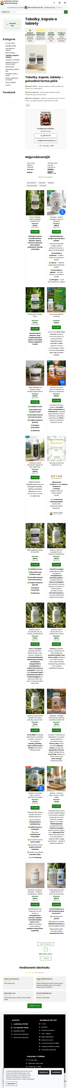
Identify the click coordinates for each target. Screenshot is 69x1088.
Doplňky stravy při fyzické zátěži (11, 63)
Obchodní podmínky (49, 1050)
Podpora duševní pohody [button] (36, 421)
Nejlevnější (42, 183)
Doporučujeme (31, 183)
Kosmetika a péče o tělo (12, 70)
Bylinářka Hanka (19, 1031)
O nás (9, 8)
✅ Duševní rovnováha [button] (35, 426)
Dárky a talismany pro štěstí (11, 79)
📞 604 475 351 (46, 135)
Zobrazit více (34, 1006)
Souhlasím (56, 1072)
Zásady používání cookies (50, 1046)
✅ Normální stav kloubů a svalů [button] (35, 411)
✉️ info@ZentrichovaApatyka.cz (45, 140)
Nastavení (11, 1084)
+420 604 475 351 (21, 1024)
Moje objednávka (47, 1037)
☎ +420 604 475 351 (35, 8)
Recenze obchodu (48, 1030)
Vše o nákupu (46, 1034)
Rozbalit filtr (12, 24)
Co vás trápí (32, 1060)
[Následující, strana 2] (46, 949)
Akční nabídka (10, 82)
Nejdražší (51, 183)
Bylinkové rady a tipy (35, 1063)
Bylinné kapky (10, 53)
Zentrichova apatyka (21, 1034)
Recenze (15, 8)
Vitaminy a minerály (12, 60)
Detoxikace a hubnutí (10, 49)
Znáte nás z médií (34, 1067)
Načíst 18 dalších (45, 944)
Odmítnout (43, 1072)
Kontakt (21, 8)
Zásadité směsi (10, 46)
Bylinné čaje (9, 67)
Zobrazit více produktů (45, 177)
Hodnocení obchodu (34, 968)
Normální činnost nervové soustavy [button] (35, 416)
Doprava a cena (47, 1040)
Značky (8, 85)
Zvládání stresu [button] (36, 407)
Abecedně (43, 185)
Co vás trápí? (10, 43)
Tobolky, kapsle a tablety (12, 56)
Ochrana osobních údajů (50, 1043)
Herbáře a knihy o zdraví (11, 75)
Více (27, 105)
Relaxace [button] (36, 431)
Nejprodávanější (32, 185)
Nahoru (46, 958)
